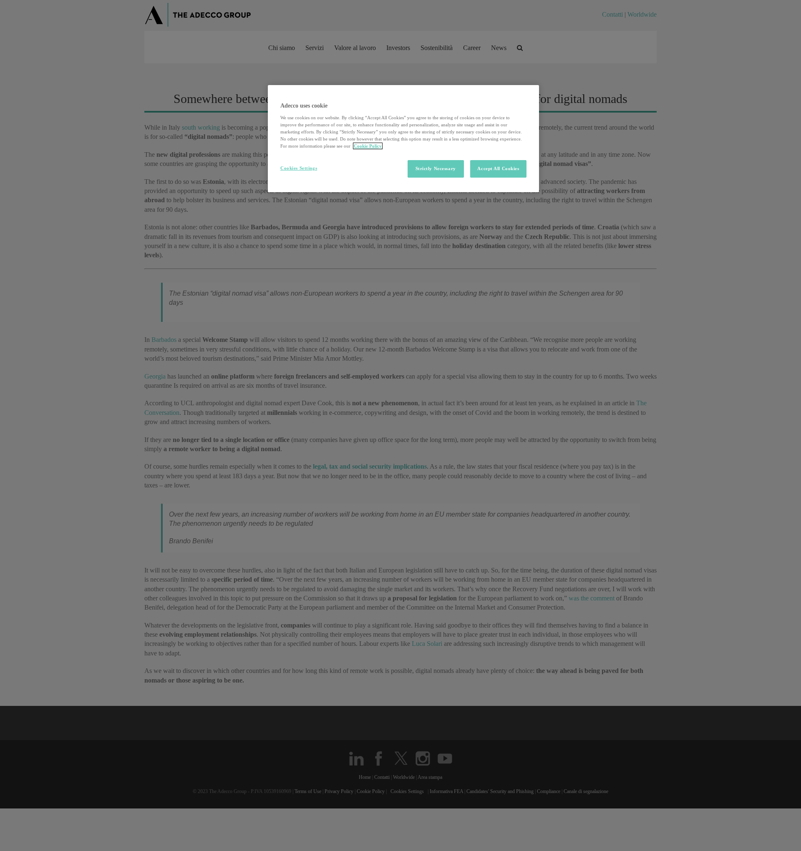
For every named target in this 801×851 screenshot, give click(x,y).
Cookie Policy (368, 145)
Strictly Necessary (436, 168)
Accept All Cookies (498, 168)
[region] (403, 138)
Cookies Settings (298, 168)
